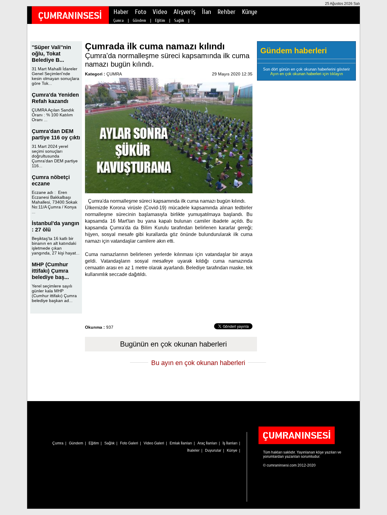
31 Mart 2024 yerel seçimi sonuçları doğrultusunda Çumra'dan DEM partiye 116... (55, 156)
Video (160, 12)
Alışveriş (185, 12)
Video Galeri (154, 443)
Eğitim (160, 20)
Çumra (118, 20)
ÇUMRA (114, 73)
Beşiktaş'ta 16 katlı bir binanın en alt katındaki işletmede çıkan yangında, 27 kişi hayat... (56, 245)
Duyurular (213, 450)
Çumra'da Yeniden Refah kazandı (55, 98)
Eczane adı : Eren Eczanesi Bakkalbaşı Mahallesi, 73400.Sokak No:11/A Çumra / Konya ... (54, 202)
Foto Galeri (129, 443)
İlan (206, 12)
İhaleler (193, 450)
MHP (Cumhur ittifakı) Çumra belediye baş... (50, 270)
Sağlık (179, 20)
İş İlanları (230, 443)
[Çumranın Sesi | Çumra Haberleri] (70, 15)
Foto (140, 12)
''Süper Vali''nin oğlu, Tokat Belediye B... (51, 53)
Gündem (139, 20)
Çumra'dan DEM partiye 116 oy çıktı (56, 134)
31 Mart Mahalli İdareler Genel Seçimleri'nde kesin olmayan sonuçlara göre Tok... (55, 76)
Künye (249, 12)
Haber (120, 12)
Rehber (226, 12)
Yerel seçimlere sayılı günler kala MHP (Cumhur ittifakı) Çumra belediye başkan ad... (54, 293)
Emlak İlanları (181, 443)
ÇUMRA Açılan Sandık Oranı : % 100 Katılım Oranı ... (53, 115)
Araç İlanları (207, 443)
